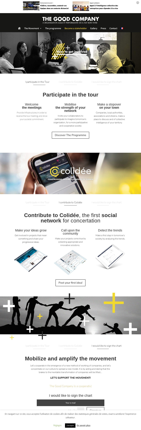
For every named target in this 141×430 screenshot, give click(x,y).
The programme (53, 28)
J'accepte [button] (70, 425)
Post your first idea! (70, 283)
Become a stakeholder (76, 28)
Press (103, 28)
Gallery (93, 28)
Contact (113, 28)
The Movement (31, 28)
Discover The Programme (70, 135)
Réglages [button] (57, 425)
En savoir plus (83, 425)
